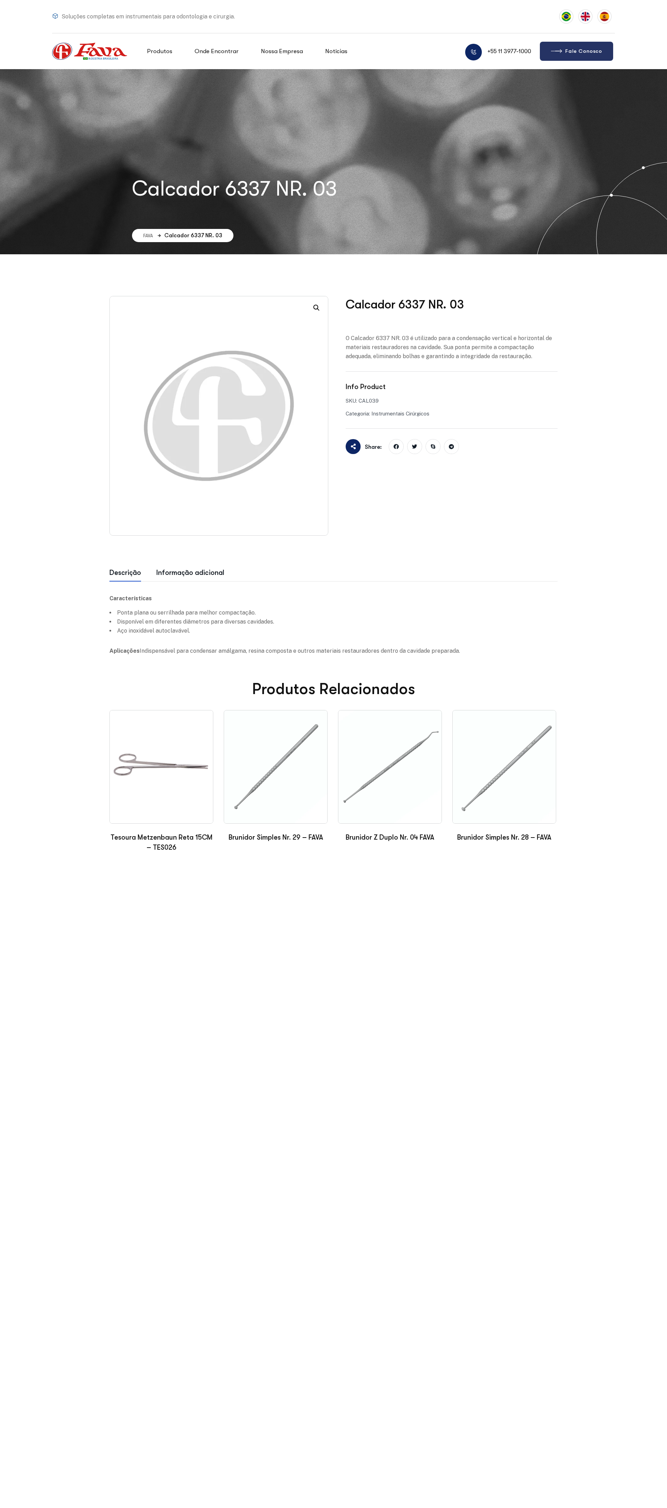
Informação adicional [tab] (190, 573)
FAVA (148, 235)
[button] (316, 308)
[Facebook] (396, 446)
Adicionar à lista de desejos (383, 320)
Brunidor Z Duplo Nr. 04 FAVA (390, 837)
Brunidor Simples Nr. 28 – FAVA (504, 837)
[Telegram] (451, 446)
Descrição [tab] (125, 573)
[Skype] (433, 446)
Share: (373, 446)
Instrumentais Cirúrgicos (400, 414)
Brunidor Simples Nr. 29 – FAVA (276, 837)
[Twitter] (414, 446)
